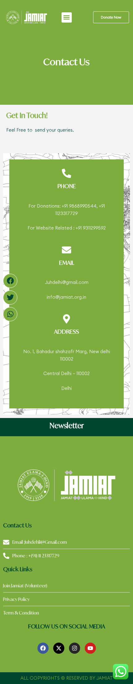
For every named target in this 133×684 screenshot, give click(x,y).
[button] (67, 17)
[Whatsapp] (10, 314)
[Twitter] (10, 297)
